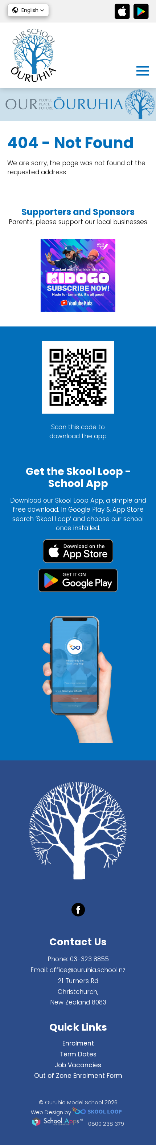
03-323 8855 (89, 959)
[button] (28, 10)
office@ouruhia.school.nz (88, 970)
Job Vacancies (78, 1065)
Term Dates (78, 1054)
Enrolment (78, 1043)
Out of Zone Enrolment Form (78, 1075)
